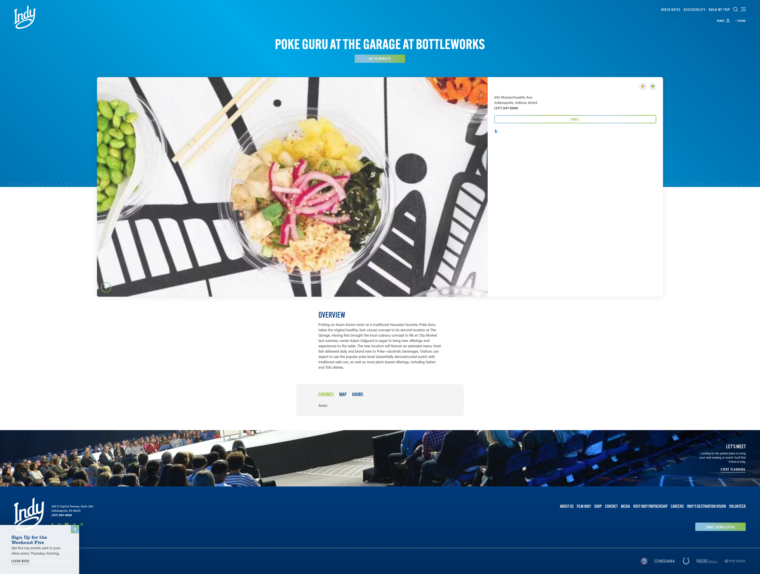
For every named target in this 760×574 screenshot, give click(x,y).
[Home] (24, 17)
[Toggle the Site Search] (735, 9)
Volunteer (737, 506)
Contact (611, 506)
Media (625, 506)
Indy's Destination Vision (706, 506)
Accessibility (694, 9)
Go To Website (380, 58)
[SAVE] (652, 86)
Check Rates (671, 9)
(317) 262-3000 (61, 515)
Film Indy (584, 506)
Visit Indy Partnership (650, 506)
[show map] (643, 86)
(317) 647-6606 (506, 108)
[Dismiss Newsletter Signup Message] (75, 529)
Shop (598, 506)
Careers (677, 506)
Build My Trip (719, 9)
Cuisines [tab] (326, 394)
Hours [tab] (357, 394)
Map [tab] (343, 394)
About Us (567, 506)
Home (741, 20)
